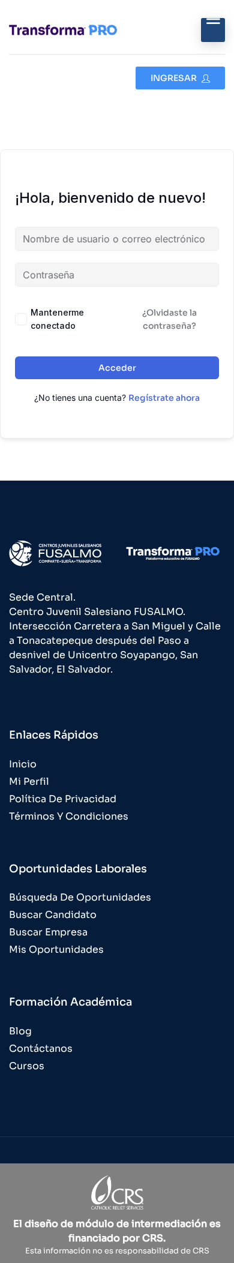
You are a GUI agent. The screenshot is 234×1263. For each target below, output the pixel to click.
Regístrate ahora (164, 397)
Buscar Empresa (48, 932)
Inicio (23, 764)
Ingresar (175, 78)
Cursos (26, 1066)
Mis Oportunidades (56, 949)
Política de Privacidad (62, 799)
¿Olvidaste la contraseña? (169, 319)
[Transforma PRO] (63, 30)
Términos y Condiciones (68, 816)
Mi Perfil (29, 781)
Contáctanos (41, 1048)
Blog (20, 1031)
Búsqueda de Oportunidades (80, 897)
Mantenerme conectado (57, 319)
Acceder (117, 367)
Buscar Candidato (53, 914)
